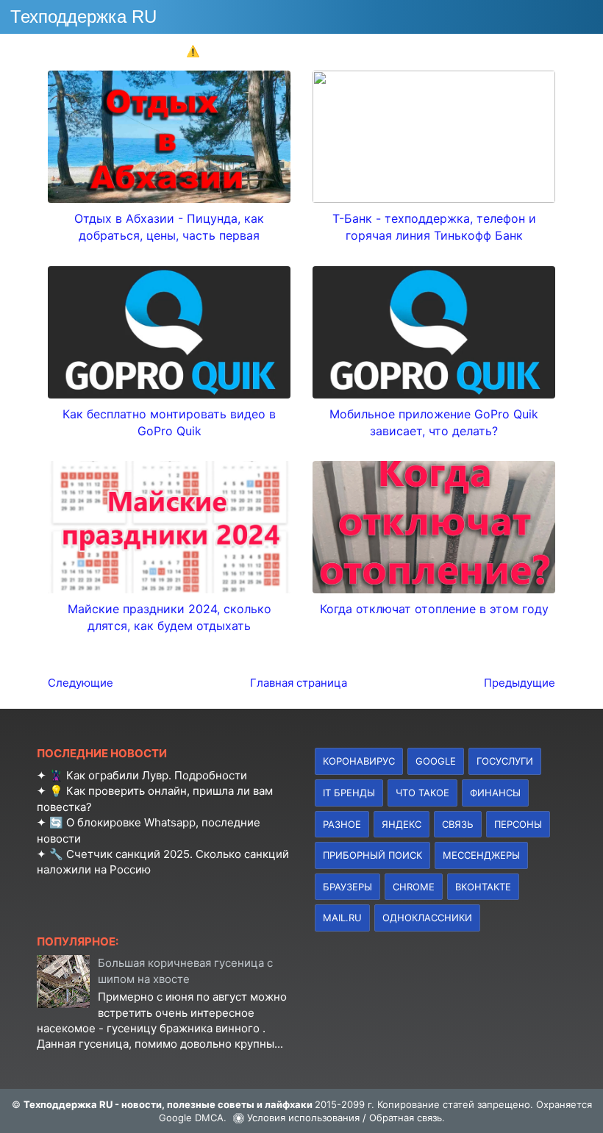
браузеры (347, 887)
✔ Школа (133, 51)
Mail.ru (342, 917)
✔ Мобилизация (292, 51)
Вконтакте (483, 887)
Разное (342, 824)
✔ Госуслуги (398, 51)
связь (458, 824)
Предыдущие (519, 683)
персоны (518, 824)
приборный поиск (372, 855)
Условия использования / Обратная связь (344, 1117)
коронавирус (359, 761)
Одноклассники (427, 917)
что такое (422, 792)
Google (435, 761)
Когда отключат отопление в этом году (434, 608)
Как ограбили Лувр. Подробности (156, 775)
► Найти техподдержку (524, 51)
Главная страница (298, 683)
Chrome (414, 887)
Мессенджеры (481, 855)
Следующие (80, 683)
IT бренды (349, 792)
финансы (495, 792)
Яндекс (401, 824)
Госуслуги (505, 761)
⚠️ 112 (203, 51)
